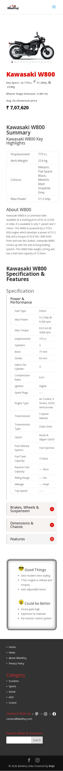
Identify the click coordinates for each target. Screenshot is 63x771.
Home (12, 647)
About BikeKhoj (17, 658)
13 (47, 62)
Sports (12, 686)
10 (39, 62)
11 (42, 62)
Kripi (51, 766)
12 (45, 62)
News (12, 652)
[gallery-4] (31, 65)
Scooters (14, 681)
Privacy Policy (16, 663)
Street (12, 691)
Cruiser (13, 702)
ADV (11, 697)
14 (50, 62)
